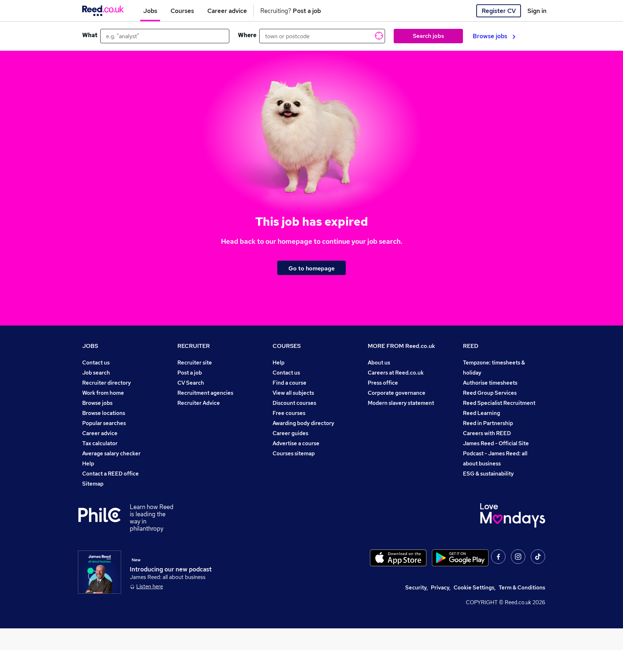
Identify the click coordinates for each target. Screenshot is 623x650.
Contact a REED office (110, 473)
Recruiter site (194, 362)
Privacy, (441, 587)
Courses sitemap (294, 453)
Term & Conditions (522, 587)
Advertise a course (296, 443)
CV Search (190, 382)
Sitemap (92, 483)
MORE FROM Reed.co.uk (401, 346)
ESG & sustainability (488, 473)
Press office (383, 382)
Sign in (537, 11)
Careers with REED (487, 433)
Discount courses (294, 402)
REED (470, 346)
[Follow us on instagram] (518, 556)
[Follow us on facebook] (498, 556)
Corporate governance (396, 392)
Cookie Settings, (475, 587)
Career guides (290, 433)
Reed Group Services (490, 392)
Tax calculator (100, 443)
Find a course (289, 382)
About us (379, 362)
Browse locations (103, 413)
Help (88, 463)
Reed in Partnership (488, 423)
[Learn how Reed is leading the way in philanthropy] (104, 517)
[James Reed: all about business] (99, 572)
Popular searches (104, 423)
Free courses (289, 413)
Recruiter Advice (198, 402)
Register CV (499, 11)
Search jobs (428, 36)
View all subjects (293, 392)
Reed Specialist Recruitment (499, 402)
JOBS (90, 346)
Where (247, 35)
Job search (96, 372)
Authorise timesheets (490, 382)
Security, (416, 587)
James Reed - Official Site (496, 443)
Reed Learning (481, 413)
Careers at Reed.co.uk (396, 372)
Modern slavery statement (401, 402)
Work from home (103, 392)
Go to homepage (311, 268)
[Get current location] (378, 35)
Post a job (189, 372)
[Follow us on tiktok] (538, 556)
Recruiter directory (106, 382)
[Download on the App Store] (398, 557)
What (89, 35)
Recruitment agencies (205, 392)
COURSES (287, 346)
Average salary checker (111, 453)
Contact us (96, 362)
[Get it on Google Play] (460, 557)
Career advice (100, 433)
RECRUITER (193, 346)
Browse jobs (490, 36)
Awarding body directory (303, 423)
